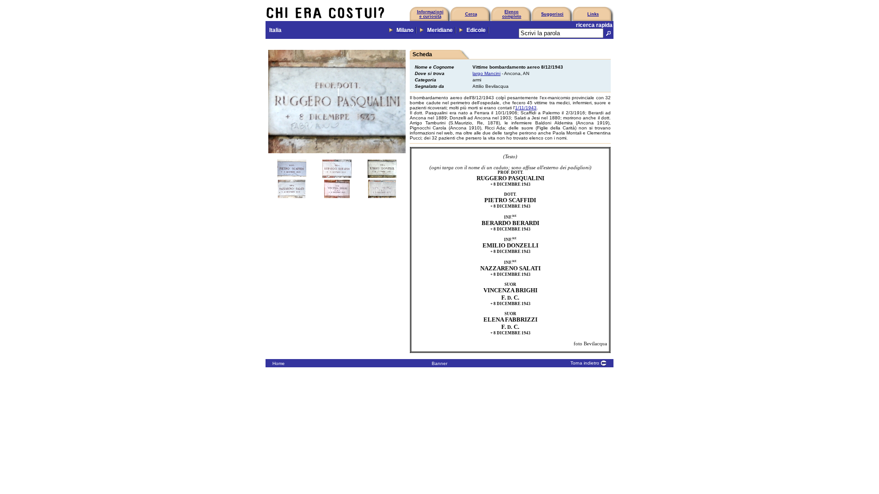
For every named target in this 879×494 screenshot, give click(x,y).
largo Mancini (486, 73)
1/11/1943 (526, 107)
